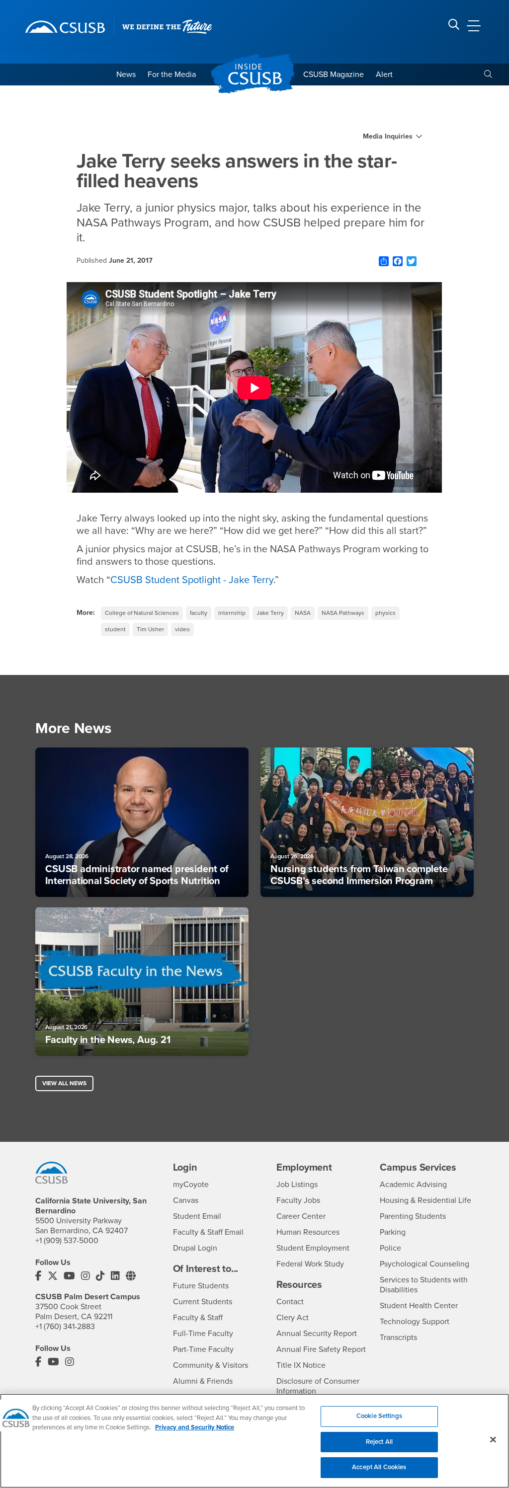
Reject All (379, 1442)
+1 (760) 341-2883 (65, 1327)
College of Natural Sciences (142, 612)
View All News (64, 1083)
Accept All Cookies (379, 1467)
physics (385, 612)
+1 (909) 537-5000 (66, 1241)
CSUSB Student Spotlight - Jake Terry (191, 580)
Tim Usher (150, 629)
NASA (303, 612)
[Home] (65, 27)
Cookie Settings (379, 1416)
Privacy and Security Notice (194, 1427)
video (182, 629)
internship (232, 612)
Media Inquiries (388, 137)
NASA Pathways (343, 612)
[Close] (493, 1440)
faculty (198, 612)
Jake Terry (270, 612)
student (115, 629)
